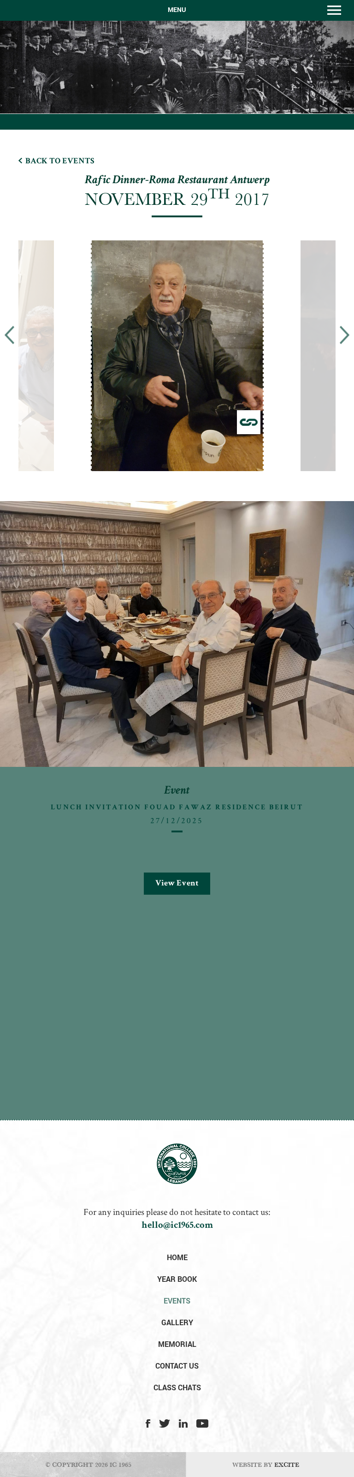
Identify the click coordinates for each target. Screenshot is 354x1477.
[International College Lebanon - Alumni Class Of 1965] (177, 1182)
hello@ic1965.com (177, 1226)
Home (177, 1257)
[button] (9, 335)
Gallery (177, 1322)
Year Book (177, 1279)
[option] (182, 361)
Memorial (177, 1344)
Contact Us (177, 1365)
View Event (177, 883)
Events (177, 1300)
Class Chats (177, 1387)
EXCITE (286, 1464)
